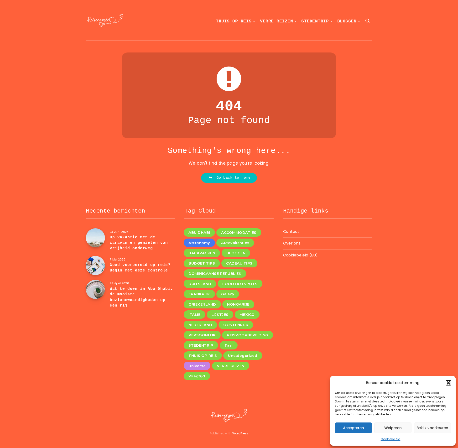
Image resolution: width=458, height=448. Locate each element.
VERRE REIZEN (276, 21)
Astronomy (199, 242)
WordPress (240, 433)
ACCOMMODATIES (238, 232)
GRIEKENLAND (202, 304)
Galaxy (227, 294)
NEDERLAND (200, 325)
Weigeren (393, 427)
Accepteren (353, 427)
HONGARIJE (238, 304)
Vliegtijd (196, 376)
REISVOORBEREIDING (247, 335)
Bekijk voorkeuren (432, 427)
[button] (448, 382)
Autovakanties (235, 242)
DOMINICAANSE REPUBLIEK (214, 273)
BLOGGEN (347, 21)
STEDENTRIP (315, 21)
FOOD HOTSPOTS (240, 283)
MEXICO (247, 314)
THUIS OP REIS (234, 21)
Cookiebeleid (391, 439)
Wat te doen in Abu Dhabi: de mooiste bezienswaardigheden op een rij (141, 297)
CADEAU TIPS (239, 263)
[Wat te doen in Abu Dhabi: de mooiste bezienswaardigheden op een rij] (95, 289)
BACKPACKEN (201, 253)
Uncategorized (242, 355)
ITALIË (194, 314)
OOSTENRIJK (235, 325)
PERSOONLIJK (202, 335)
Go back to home (231, 178)
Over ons (292, 243)
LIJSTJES (220, 314)
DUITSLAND (199, 283)
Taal (228, 345)
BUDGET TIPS (201, 263)
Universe (197, 366)
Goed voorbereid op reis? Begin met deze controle (140, 268)
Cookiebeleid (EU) (300, 255)
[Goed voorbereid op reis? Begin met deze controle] (95, 265)
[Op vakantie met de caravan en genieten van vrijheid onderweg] (95, 237)
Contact (291, 231)
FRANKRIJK (199, 294)
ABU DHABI (199, 232)
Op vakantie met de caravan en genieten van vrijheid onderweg (139, 242)
